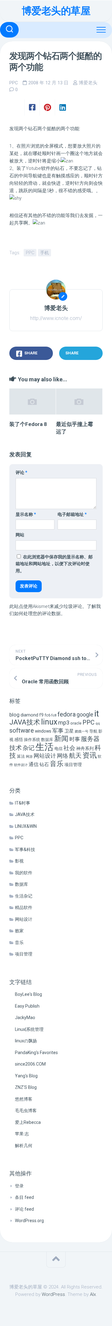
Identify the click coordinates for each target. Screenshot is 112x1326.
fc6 (47, 715)
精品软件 (23, 907)
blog (14, 715)
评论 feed (24, 1209)
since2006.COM (30, 1064)
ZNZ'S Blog (26, 1087)
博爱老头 (88, 83)
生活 (44, 747)
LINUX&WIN (26, 826)
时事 (74, 739)
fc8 (54, 715)
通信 (34, 764)
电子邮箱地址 (72, 514)
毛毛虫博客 (26, 1110)
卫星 (69, 731)
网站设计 (45, 755)
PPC (13, 83)
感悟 (18, 739)
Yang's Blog (26, 1075)
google (85, 714)
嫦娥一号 (81, 732)
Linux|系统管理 (29, 1029)
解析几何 (23, 1145)
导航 (93, 731)
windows (43, 731)
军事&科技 (25, 849)
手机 (44, 252)
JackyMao (25, 1017)
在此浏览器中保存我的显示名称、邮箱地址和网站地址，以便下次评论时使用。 (54, 563)
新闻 (61, 738)
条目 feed (24, 1197)
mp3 (63, 722)
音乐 (56, 764)
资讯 (89, 755)
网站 (20, 534)
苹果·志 (22, 1133)
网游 (29, 757)
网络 (62, 755)
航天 (75, 755)
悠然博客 (23, 1099)
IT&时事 (22, 802)
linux (49, 721)
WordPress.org (29, 1220)
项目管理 (73, 764)
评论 (21, 472)
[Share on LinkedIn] (62, 108)
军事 (57, 731)
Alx (93, 1294)
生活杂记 (23, 896)
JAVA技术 (24, 722)
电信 (58, 748)
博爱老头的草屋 (56, 11)
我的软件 (23, 872)
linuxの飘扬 (26, 1040)
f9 (41, 715)
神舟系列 (85, 748)
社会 (69, 748)
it (96, 713)
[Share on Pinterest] (47, 108)
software (21, 730)
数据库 (47, 739)
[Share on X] (16, 108)
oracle (76, 723)
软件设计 (21, 765)
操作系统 (32, 739)
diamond (29, 715)
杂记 (29, 748)
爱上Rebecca (28, 1122)
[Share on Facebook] (32, 108)
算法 (21, 756)
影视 (19, 860)
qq (98, 723)
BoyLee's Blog (28, 994)
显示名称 (26, 514)
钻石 (44, 764)
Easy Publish (27, 1006)
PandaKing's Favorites (36, 1052)
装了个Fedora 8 (28, 424)
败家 (19, 930)
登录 (19, 1185)
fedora (67, 714)
